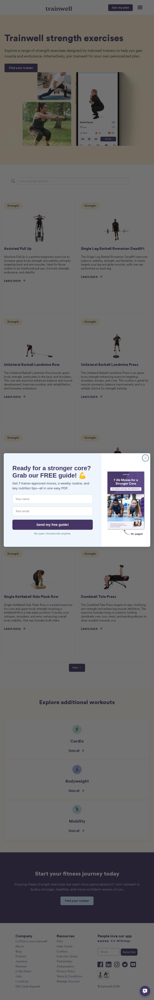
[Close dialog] (145, 458)
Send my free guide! (52, 525)
